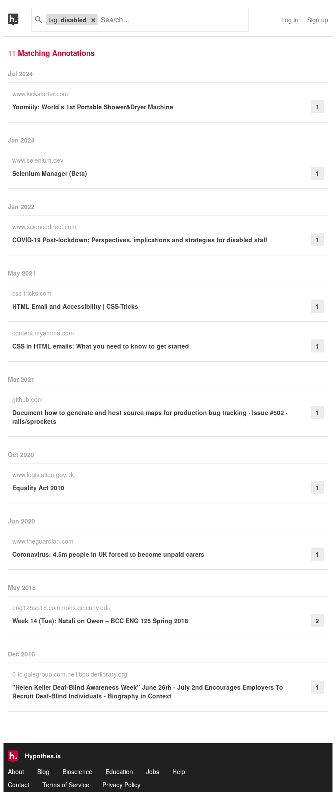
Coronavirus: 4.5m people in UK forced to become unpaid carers (108, 554)
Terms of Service (65, 784)
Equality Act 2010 (38, 487)
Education (119, 771)
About (16, 771)
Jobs (152, 771)
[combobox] (170, 20)
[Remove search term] (93, 19)
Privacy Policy (121, 784)
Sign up (317, 20)
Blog (43, 771)
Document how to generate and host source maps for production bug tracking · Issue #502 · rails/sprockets (149, 417)
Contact (18, 784)
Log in (289, 20)
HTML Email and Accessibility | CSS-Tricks (75, 306)
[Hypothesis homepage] (20, 20)
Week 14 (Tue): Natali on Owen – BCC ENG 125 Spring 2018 (100, 620)
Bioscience (77, 771)
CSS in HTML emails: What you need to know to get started (100, 346)
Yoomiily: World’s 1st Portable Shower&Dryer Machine (92, 106)
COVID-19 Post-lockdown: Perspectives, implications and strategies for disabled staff (139, 239)
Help (178, 771)
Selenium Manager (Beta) (49, 173)
